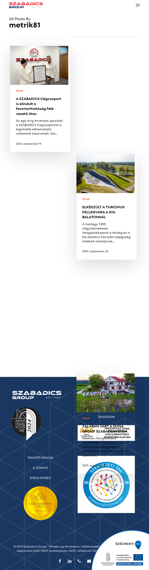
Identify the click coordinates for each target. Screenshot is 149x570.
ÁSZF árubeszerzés (54, 551)
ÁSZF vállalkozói (80, 551)
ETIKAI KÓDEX (40, 478)
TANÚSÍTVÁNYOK (40, 458)
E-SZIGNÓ (40, 468)
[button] (138, 5)
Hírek (19, 91)
